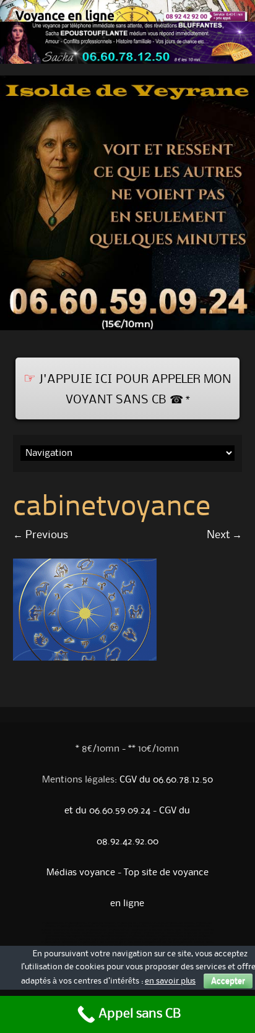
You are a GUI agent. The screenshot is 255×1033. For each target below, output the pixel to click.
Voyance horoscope (151, 923)
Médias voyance (80, 872)
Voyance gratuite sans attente (75, 926)
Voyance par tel (126, 923)
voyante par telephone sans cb (95, 939)
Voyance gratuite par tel (111, 936)
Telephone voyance (182, 926)
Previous (40, 535)
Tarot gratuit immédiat (81, 936)
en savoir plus (170, 981)
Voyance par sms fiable (159, 942)
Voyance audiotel (119, 930)
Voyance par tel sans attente (194, 942)
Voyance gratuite (75, 923)
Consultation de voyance (68, 930)
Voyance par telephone (147, 930)
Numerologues (172, 930)
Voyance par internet (101, 923)
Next (224, 535)
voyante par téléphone (193, 939)
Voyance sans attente (179, 923)
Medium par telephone (132, 926)
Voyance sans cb (52, 923)
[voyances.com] (127, 333)
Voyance (136, 933)
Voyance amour (92, 933)
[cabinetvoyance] (85, 657)
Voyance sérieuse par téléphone (177, 936)
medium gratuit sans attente (125, 942)
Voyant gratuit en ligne (163, 939)
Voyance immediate (116, 933)
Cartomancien (192, 930)
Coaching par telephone (182, 933)
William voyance (105, 926)
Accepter (228, 981)
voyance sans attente (93, 942)
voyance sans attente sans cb (59, 942)
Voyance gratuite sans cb (131, 939)
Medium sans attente (67, 933)
